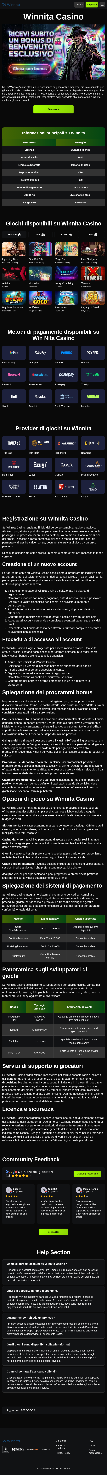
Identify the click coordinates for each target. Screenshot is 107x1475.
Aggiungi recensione (87, 1174)
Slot (90, 234)
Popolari (12, 234)
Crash (64, 234)
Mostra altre (53, 1232)
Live (38, 234)
